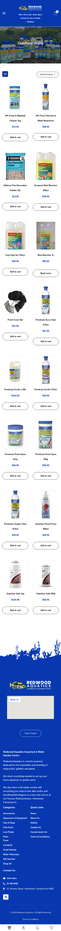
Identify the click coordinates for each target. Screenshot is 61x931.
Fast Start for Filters (15, 255)
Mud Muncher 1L (46, 255)
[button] (55, 13)
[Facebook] (5, 897)
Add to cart (15, 137)
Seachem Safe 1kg (15, 593)
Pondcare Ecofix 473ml (46, 389)
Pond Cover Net (15, 320)
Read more (46, 273)
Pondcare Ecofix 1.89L (15, 389)
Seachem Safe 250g (45, 593)
